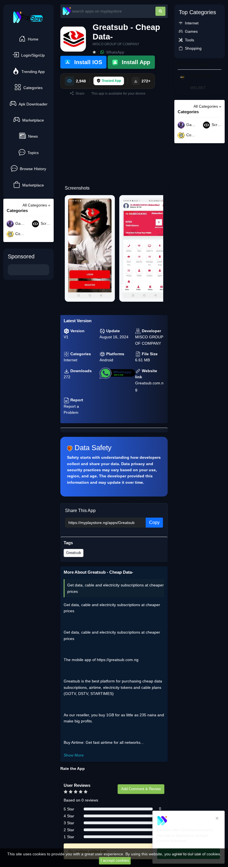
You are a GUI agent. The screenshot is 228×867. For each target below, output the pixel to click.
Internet (70, 360)
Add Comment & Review (141, 789)
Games (19, 223)
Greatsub (73, 553)
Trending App (33, 71)
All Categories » (36, 205)
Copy (154, 522)
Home (33, 39)
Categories (33, 87)
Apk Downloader (33, 104)
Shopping (193, 48)
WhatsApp (114, 52)
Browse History (33, 169)
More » (215, 64)
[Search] (160, 11)
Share (80, 93)
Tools (189, 40)
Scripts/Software (45, 223)
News (33, 136)
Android (106, 360)
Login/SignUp (33, 55)
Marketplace (33, 120)
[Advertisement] (114, 142)
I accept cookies (115, 860)
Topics (33, 152)
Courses (19, 234)
